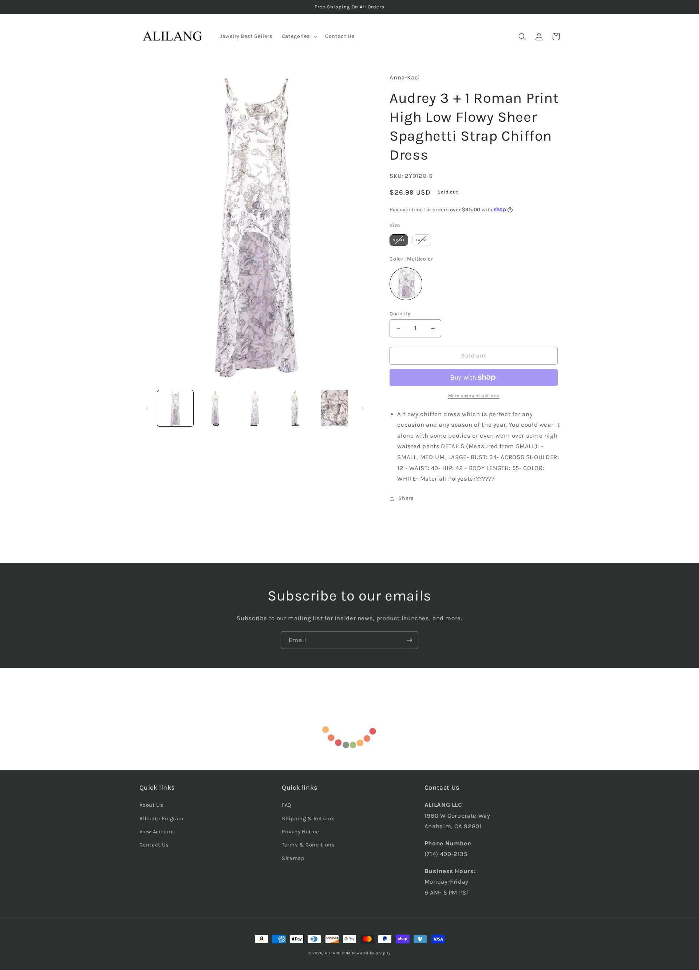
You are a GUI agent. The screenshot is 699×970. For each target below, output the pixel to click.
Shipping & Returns (308, 818)
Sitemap (293, 858)
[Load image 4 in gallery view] (295, 408)
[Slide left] (147, 408)
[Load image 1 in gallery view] (175, 408)
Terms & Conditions (308, 845)
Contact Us (154, 845)
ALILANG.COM (338, 953)
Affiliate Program (161, 818)
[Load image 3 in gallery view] (255, 408)
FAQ (287, 805)
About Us (151, 805)
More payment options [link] (474, 395)
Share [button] (406, 498)
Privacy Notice (300, 832)
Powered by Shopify (371, 953)
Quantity (400, 313)
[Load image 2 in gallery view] (215, 408)
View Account (157, 832)
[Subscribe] (409, 640)
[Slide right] (363, 408)
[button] (298, 36)
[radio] (399, 240)
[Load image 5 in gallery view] (335, 408)
